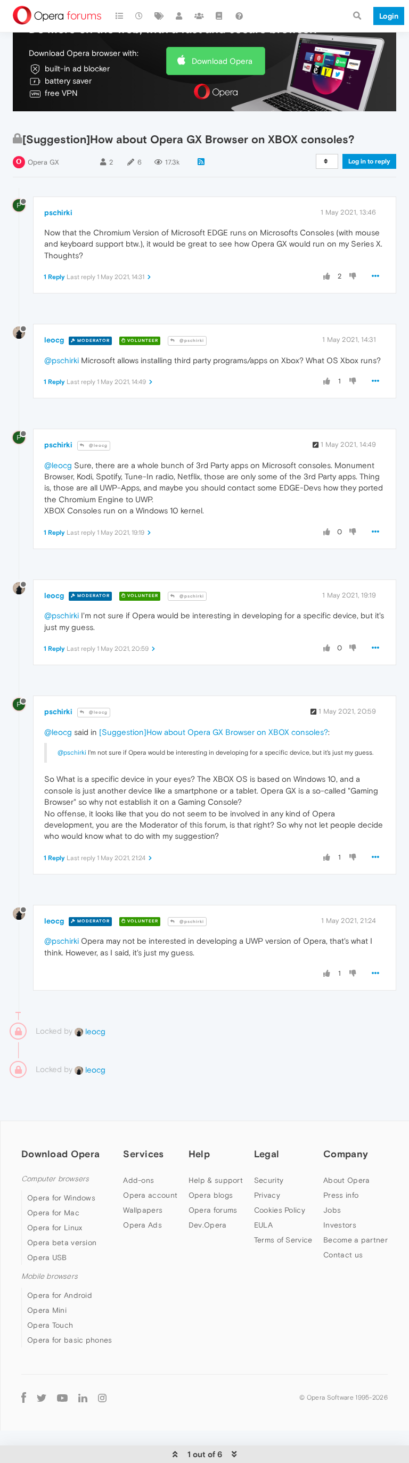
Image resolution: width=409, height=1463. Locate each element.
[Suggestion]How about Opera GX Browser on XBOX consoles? (213, 732)
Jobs (332, 1210)
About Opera (346, 1180)
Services (143, 1153)
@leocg (97, 445)
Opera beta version (61, 1242)
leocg (54, 340)
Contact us (343, 1255)
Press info (340, 1195)
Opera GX (43, 162)
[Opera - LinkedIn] (83, 1397)
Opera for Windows (61, 1198)
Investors (339, 1225)
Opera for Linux (55, 1227)
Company (345, 1153)
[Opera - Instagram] (102, 1397)
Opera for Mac (53, 1212)
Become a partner (355, 1240)
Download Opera (222, 61)
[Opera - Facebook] (23, 1397)
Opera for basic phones (69, 1340)
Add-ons (138, 1180)
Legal (267, 1153)
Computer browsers (55, 1178)
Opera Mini (47, 1310)
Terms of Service (283, 1240)
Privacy (267, 1195)
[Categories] (119, 16)
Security (268, 1180)
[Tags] (159, 16)
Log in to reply (369, 161)
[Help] (239, 16)
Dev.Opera (208, 1225)
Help (199, 1153)
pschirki (58, 212)
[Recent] (139, 16)
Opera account (150, 1195)
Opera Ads (142, 1225)
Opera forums (213, 1210)
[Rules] (219, 16)
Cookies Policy (279, 1210)
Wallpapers (142, 1210)
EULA (263, 1225)
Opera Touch (50, 1325)
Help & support (216, 1180)
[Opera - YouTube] (62, 1397)
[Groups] (199, 16)
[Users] (179, 16)
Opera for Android (59, 1295)
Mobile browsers (49, 1276)
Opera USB (47, 1257)
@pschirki (191, 340)
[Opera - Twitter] (41, 1397)
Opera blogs (211, 1195)
